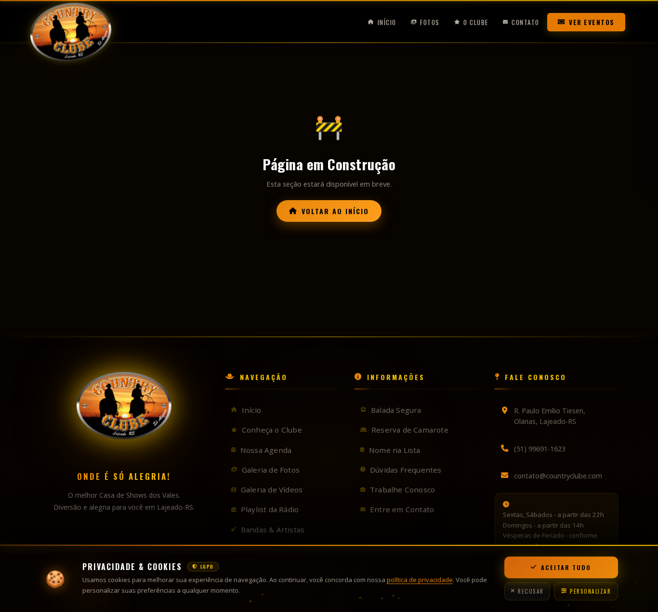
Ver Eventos (592, 25)
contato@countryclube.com (558, 475)
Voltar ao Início (335, 211)
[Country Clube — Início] (73, 25)
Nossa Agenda (265, 450)
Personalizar (590, 591)
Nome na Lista (395, 450)
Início (387, 25)
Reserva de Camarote (409, 430)
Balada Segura (396, 410)
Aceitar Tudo (566, 567)
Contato (526, 25)
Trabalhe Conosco (402, 489)
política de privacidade (420, 579)
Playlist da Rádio (270, 509)
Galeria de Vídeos (272, 489)
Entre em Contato (402, 509)
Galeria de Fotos (271, 470)
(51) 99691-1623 (540, 448)
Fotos (430, 25)
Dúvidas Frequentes (406, 470)
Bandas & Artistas (272, 529)
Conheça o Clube (272, 430)
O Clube (475, 25)
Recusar (531, 591)
